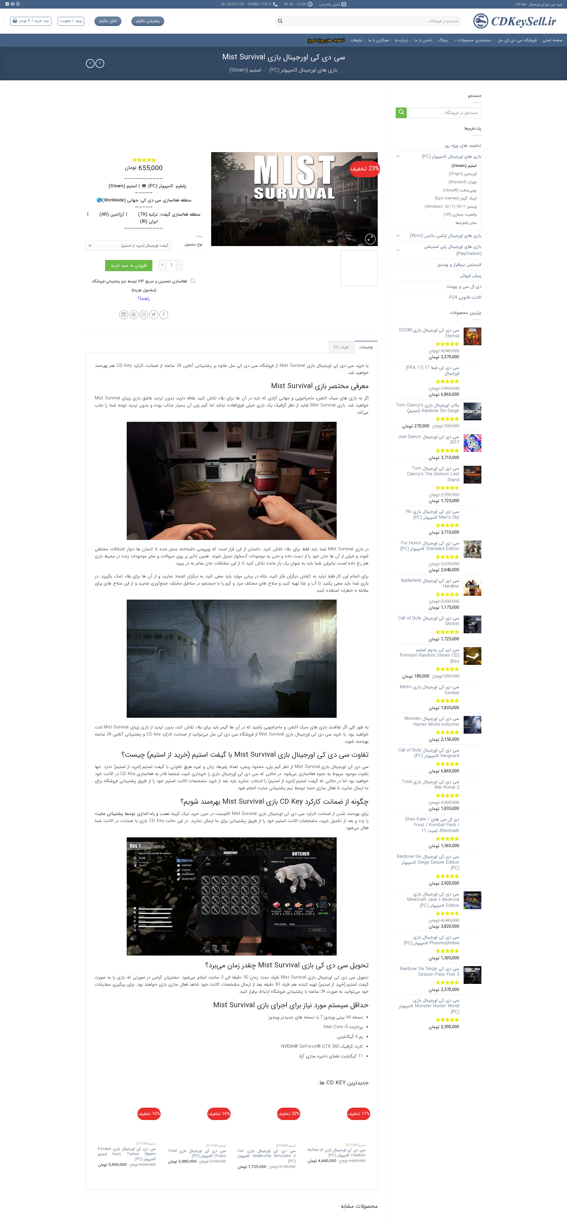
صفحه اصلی (553, 40)
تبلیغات (356, 40)
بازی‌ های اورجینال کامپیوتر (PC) (303, 70)
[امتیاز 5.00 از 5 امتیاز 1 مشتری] (144, 159)
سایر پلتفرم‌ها (466, 223)
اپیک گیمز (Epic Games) (456, 198)
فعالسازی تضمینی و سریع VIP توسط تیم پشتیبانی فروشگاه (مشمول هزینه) (140, 312)
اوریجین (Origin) (463, 174)
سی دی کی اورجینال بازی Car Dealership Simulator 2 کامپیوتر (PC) (266, 1183)
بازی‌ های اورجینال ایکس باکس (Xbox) (445, 235)
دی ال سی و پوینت (463, 286)
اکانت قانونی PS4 (465, 297)
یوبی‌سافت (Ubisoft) (460, 190)
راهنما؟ (144, 325)
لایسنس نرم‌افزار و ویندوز (459, 264)
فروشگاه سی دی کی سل (517, 40)
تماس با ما (423, 40)
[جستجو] (280, 21)
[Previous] (367, 199)
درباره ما (401, 40)
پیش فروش (470, 275)
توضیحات (366, 374)
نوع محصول (193, 245)
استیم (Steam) (245, 70)
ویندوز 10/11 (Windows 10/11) (451, 207)
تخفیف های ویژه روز (463, 145)
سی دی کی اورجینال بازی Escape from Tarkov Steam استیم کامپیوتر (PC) (127, 1181)
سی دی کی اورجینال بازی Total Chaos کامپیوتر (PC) (197, 1180)
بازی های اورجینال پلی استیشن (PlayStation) (452, 250)
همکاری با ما (379, 40)
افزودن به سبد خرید (129, 292)
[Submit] (401, 113)
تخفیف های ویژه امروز (326, 40)
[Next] (217, 199)
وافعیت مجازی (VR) (460, 214)
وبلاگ (442, 40)
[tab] (366, 374)
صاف (199, 237)
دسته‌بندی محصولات (474, 40)
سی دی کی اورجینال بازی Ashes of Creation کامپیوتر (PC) (336, 1180)
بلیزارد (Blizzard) (463, 182)
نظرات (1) (341, 374)
